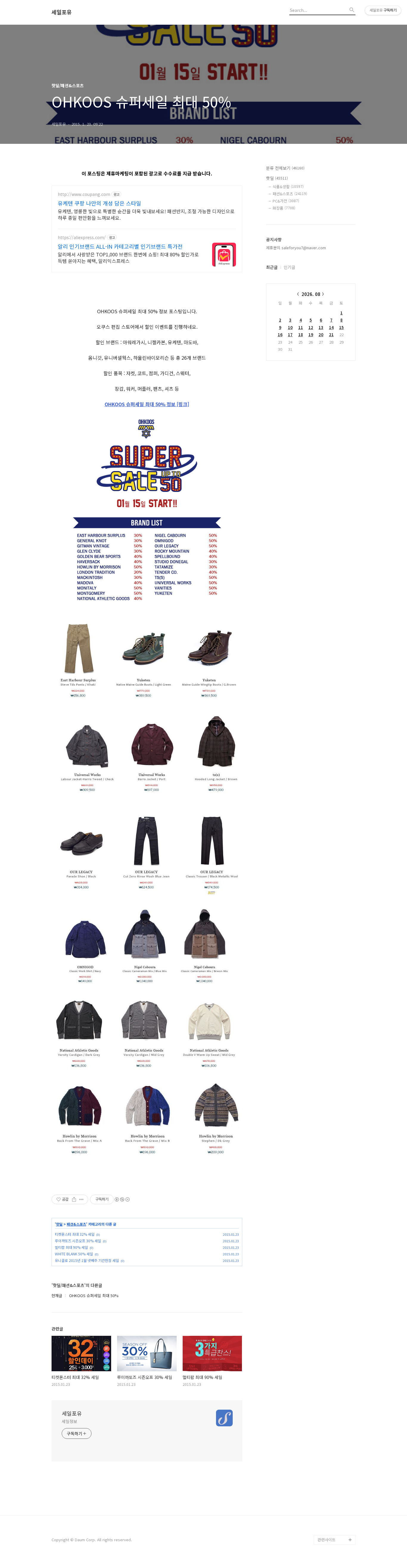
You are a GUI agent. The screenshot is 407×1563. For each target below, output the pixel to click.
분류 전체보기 (285, 168)
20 (321, 334)
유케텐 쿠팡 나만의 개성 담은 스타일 (99, 203)
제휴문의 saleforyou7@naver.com (296, 247)
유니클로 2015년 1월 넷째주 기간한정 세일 (87, 1260)
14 (331, 327)
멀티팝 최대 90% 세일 (71, 1247)
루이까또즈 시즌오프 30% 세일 (78, 1240)
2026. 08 (311, 294)
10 (290, 327)
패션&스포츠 (76, 1224)
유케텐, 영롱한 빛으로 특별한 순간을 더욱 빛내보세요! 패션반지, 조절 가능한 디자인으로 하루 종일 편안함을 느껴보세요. (146, 214)
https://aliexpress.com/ (82, 237)
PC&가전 (286, 201)
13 (321, 327)
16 (280, 334)
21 (331, 334)
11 (300, 327)
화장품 (284, 208)
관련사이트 (326, 1539)
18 (300, 334)
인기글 (289, 267)
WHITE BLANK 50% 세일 (74, 1253)
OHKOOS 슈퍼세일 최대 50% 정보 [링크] (147, 404)
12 (310, 327)
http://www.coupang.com (84, 194)
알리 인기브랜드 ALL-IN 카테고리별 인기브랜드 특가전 (120, 246)
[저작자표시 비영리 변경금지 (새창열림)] (122, 1199)
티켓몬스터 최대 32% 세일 (74, 1234)
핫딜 (59, 1224)
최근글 (272, 267)
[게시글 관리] (81, 1199)
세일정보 (69, 1421)
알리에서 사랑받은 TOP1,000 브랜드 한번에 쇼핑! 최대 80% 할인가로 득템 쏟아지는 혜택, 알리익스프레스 (128, 257)
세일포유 (62, 12)
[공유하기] (74, 1199)
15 (341, 327)
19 (310, 334)
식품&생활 (288, 186)
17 (290, 334)
